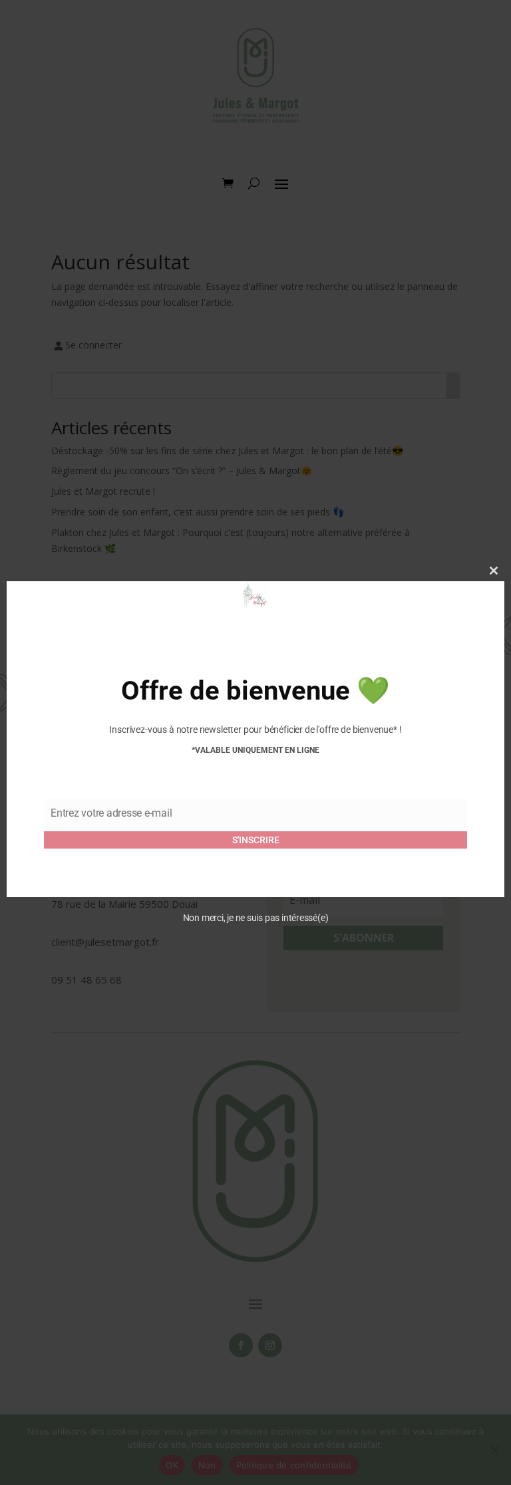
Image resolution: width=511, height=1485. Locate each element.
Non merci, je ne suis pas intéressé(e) (256, 917)
